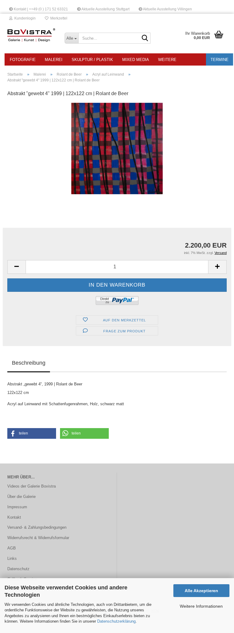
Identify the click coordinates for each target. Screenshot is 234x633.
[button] (16, 267)
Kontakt (14, 517)
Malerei (53, 59)
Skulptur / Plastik (92, 59)
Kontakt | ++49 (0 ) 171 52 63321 (40, 9)
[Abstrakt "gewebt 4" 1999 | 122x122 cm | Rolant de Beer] (117, 148)
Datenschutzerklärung (116, 621)
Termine (220, 59)
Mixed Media (135, 59)
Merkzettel (57, 18)
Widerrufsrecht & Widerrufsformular (38, 537)
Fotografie (23, 59)
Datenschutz (18, 569)
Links (12, 558)
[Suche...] (145, 38)
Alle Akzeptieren (201, 590)
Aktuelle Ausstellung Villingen (167, 9)
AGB (11, 548)
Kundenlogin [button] (24, 18)
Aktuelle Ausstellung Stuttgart (105, 9)
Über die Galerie (21, 496)
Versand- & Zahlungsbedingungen (36, 527)
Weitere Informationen (201, 606)
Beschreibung (28, 363)
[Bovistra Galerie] (31, 35)
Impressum (17, 507)
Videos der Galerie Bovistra (31, 486)
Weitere (167, 59)
